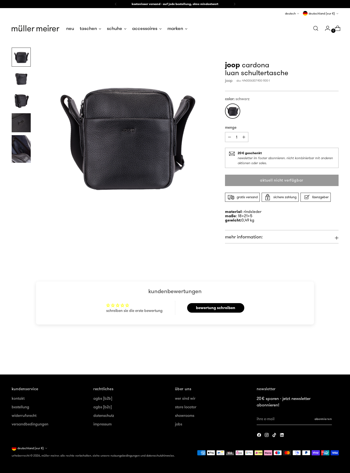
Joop (229, 80)
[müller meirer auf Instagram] (267, 436)
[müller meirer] (35, 28)
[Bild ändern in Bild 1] (21, 57)
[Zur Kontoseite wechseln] (325, 28)
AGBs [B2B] (102, 398)
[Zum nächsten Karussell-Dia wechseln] (334, 358)
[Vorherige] (115, 4)
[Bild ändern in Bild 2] (21, 79)
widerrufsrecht (24, 415)
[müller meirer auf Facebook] (259, 436)
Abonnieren (323, 419)
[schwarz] (232, 111)
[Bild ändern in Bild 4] (21, 122)
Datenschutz (103, 415)
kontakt (18, 398)
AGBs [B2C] (102, 406)
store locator (185, 406)
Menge (230, 127)
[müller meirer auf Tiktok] (275, 436)
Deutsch (290, 13)
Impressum (102, 424)
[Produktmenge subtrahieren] (244, 137)
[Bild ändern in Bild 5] (21, 149)
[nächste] (234, 4)
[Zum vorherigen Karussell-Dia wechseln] (324, 358)
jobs (178, 424)
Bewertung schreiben (215, 307)
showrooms (184, 415)
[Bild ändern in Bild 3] (21, 100)
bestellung (20, 406)
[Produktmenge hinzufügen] (229, 137)
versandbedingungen (30, 424)
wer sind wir (185, 398)
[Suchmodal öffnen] (315, 28)
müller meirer (50, 455)
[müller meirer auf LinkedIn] (282, 436)
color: (237, 98)
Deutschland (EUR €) (322, 13)
